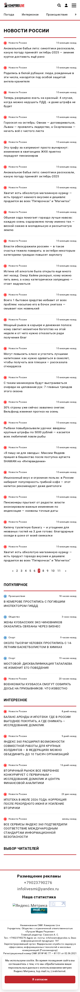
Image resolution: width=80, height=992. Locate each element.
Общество (14, 617)
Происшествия (17, 596)
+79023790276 (38, 882)
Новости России (18, 43)
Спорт (12, 637)
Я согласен (40, 979)
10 (53, 570)
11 (59, 570)
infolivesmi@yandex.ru (38, 889)
